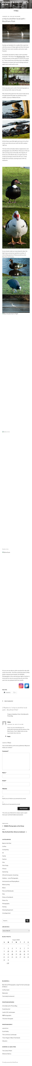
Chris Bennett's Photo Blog (9, 1006)
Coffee (4, 846)
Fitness (4, 868)
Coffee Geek (5, 990)
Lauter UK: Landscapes (8, 1012)
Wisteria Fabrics (6, 1054)
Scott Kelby (5, 1031)
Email (4, 780)
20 (20, 954)
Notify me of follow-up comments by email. (14, 798)
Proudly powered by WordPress (10, 1062)
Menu (16, 10)
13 (20, 951)
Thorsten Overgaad (7, 1018)
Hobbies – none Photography (10, 878)
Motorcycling (6, 884)
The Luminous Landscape (9, 1034)
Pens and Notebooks (8, 891)
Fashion (4, 859)
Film (3, 862)
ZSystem (4, 1041)
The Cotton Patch (7, 1050)
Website (4, 788)
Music (4, 887)
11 (12, 951)
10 (8, 951)
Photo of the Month (7, 897)
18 (12, 954)
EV (3, 853)
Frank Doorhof (6, 1009)
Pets (3, 894)
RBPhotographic (6, 1015)
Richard (17, 16)
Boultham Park (21, 56)
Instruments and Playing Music (10, 881)
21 (24, 954)
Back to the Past (6, 843)
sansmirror (5, 1028)
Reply (8, 736)
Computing (5, 849)
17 (8, 954)
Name (4, 772)
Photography (9, 701)
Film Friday (5, 865)
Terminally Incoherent (8, 996)
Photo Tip (5, 900)
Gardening (5, 872)
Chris (9, 722)
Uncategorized (6, 913)
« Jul (8, 963)
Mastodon (5, 993)
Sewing (4, 906)
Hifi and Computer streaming (10, 875)
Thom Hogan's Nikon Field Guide (11, 1038)
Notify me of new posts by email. (11, 804)
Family (4, 856)
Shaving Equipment (7, 910)
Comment (5, 751)
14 (24, 951)
